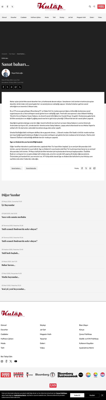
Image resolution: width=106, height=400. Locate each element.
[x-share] (7, 87)
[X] (11, 361)
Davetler (13, 17)
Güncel (4, 17)
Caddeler (24, 17)
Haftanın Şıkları (36, 17)
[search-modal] (90, 6)
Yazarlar (43, 339)
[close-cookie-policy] (102, 395)
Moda (47, 17)
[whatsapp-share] (11, 87)
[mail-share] (15, 87)
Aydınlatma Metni (86, 348)
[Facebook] (6, 361)
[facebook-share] (3, 87)
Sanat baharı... (21, 54)
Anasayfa (4, 54)
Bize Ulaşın (83, 325)
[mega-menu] (94, 6)
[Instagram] (2, 361)
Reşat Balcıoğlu (31, 168)
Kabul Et (77, 395)
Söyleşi (62, 17)
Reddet (92, 395)
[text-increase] (20, 87)
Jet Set (70, 17)
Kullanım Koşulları (86, 343)
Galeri (92, 17)
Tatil (54, 17)
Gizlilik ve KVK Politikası (89, 339)
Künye (81, 329)
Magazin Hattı (81, 17)
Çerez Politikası (85, 334)
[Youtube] (15, 361)
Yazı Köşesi (12, 54)
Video (100, 17)
